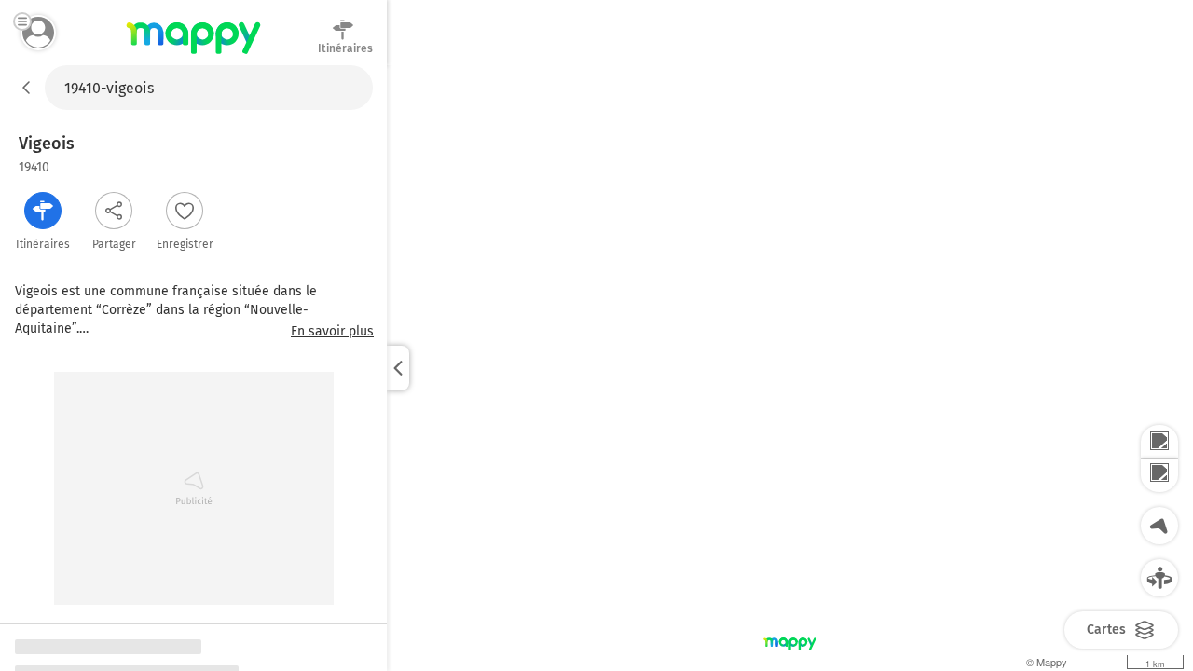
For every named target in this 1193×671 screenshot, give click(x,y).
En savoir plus (332, 331)
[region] (790, 368)
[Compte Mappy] (38, 32)
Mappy (193, 55)
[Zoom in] (1159, 442)
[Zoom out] (1159, 475)
